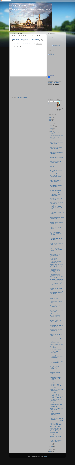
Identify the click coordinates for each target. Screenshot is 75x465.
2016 (50, 116)
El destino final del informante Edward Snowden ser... (55, 216)
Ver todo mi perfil (60, 111)
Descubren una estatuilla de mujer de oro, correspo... (56, 409)
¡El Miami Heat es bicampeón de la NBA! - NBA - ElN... (56, 277)
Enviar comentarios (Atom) (22, 97)
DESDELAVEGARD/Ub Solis (22, 5)
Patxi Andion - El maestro (54, 430)
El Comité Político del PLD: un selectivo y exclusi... (55, 241)
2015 (50, 117)
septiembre (52, 126)
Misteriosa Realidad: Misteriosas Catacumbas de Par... (56, 146)
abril (51, 444)
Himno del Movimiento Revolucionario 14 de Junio (55, 438)
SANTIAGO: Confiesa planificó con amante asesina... (56, 183)
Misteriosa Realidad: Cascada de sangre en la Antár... (56, 148)
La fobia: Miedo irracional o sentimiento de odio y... (55, 342)
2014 (50, 119)
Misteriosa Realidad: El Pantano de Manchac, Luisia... (56, 156)
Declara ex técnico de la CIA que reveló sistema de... (56, 309)
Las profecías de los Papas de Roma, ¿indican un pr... (55, 350)
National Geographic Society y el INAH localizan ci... (56, 347)
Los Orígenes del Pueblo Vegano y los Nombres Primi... (56, 357)
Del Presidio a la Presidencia (55, 190)
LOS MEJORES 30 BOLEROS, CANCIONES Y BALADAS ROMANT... (55, 378)
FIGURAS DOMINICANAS (55, 201)
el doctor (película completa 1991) (56, 291)
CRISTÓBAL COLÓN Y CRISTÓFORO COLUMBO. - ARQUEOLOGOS (56, 261)
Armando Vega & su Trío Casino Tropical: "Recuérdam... (56, 230)
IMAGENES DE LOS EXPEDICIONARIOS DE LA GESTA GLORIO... (55, 424)
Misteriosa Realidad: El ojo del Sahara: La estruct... (55, 162)
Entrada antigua (41, 95)
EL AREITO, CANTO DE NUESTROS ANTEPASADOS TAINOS (56, 249)
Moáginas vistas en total (53, 82)
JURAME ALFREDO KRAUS (55, 300)
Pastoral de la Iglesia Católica (55, 426)
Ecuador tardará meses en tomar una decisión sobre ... (56, 246)
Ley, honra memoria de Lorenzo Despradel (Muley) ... (56, 195)
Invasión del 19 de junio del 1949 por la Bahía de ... (56, 330)
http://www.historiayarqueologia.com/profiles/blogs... (56, 355)
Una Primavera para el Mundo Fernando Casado (55, 255)
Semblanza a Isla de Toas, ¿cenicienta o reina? (55, 402)
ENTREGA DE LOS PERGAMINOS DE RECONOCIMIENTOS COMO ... (56, 280)
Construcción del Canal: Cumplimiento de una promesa (56, 178)
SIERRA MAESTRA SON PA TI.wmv (56, 432)
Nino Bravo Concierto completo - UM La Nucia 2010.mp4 (56, 370)
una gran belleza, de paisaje (55, 340)
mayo (51, 443)
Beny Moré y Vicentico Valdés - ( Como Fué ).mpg (56, 306)
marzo (51, 446)
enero (51, 449)
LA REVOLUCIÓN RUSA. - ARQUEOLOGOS (55, 406)
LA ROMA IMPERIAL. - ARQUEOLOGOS (54, 259)
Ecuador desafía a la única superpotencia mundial (55, 188)
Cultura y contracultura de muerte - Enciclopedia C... (56, 160)
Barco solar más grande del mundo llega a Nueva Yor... (56, 345)
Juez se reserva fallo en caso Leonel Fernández (55, 181)
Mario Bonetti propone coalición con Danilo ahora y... (56, 174)
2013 (50, 120)
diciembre (52, 122)
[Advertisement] (28, 85)
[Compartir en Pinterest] (41, 44)
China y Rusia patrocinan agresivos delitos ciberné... (56, 311)
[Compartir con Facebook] (40, 44)
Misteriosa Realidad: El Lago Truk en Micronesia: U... (56, 153)
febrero (51, 447)
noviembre (52, 123)
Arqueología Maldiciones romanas (56, 205)
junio (51, 131)
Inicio (29, 95)
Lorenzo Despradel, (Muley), (55, 197)
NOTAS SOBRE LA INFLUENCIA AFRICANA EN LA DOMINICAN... (56, 323)
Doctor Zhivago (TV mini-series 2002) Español (56, 293)
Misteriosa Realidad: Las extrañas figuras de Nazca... (56, 143)
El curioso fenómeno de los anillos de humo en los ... (56, 225)
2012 (50, 451)
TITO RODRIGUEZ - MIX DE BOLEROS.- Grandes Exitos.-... (56, 385)
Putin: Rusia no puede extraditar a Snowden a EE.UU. (56, 223)
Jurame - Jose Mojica (54, 298)
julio (51, 129)
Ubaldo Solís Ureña (51, 75)
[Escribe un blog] (38, 44)
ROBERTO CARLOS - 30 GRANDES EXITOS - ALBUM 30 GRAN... (57, 375)
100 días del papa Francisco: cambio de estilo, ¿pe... (55, 318)
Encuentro (52, 256)
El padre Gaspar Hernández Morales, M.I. (55, 414)
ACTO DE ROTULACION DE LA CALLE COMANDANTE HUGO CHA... (56, 283)
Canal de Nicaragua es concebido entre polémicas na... (56, 387)
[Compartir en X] (39, 44)
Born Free (52, 166)
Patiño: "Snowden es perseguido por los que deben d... (57, 218)
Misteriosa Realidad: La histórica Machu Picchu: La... (56, 141)
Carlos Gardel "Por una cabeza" (56, 337)
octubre (51, 125)
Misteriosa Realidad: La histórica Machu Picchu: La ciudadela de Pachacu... (25, 39)
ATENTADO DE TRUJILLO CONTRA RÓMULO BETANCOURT (57, 362)
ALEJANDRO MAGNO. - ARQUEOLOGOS (54, 352)
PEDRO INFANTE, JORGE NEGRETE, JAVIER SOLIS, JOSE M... (56, 296)
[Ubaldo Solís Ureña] (49, 77)
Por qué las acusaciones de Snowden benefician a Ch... (55, 316)
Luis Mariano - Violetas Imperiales (56, 304)
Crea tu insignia (50, 78)
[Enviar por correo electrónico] (37, 44)
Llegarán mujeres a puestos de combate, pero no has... (56, 314)
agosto (51, 128)
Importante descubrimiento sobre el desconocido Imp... (56, 186)
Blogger (45, 456)
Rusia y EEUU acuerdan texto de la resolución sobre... (56, 244)
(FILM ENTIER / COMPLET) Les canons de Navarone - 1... (56, 169)
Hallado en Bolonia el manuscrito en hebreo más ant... (56, 265)
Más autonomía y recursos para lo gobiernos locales (56, 203)
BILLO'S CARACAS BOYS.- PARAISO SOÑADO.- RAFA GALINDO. (55, 233)
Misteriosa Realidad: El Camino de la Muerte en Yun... (56, 136)
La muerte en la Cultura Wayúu (56, 404)
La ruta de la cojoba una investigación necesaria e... (55, 416)
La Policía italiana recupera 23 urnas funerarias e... (55, 192)
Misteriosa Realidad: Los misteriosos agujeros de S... (55, 151)
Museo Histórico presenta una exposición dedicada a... (55, 270)
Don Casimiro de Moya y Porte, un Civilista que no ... (56, 326)
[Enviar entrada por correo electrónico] (35, 43)
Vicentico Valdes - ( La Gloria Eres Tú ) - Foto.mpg (56, 236)
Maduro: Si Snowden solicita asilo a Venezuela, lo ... (56, 220)
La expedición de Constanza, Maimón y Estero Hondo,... (55, 429)
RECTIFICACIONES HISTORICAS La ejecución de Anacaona (56, 176)
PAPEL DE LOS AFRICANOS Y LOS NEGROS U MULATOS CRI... (56, 395)
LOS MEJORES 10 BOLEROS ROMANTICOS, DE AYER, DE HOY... (56, 207)
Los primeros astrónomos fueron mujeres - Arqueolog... (56, 441)
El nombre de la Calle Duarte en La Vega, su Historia (56, 360)
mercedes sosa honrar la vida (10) (56, 338)
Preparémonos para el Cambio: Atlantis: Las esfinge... (56, 252)
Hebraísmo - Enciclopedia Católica (56, 157)
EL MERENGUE (53, 328)
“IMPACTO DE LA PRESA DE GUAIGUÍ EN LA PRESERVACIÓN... (55, 367)
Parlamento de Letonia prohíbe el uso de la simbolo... (56, 321)
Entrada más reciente (16, 95)
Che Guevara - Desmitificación (55, 436)
